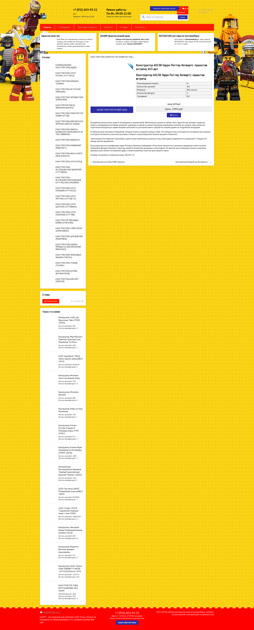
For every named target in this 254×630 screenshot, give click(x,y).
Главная (47, 27)
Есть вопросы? (182, 10)
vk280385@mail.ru (51, 612)
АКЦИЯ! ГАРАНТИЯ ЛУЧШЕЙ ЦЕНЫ (112, 109)
